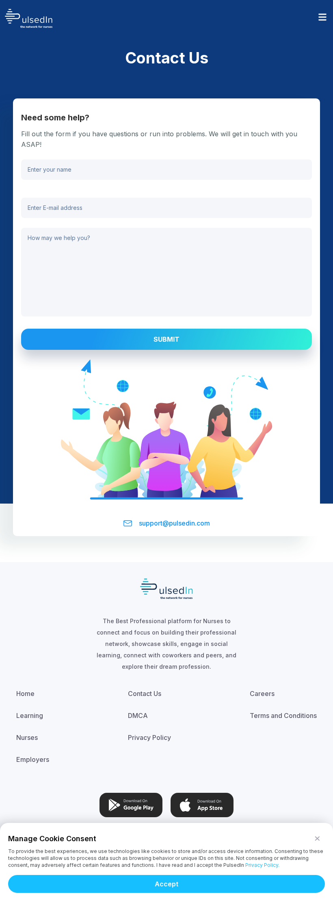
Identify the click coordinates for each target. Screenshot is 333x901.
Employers (32, 759)
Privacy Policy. (262, 865)
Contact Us (144, 693)
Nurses (27, 737)
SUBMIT (166, 339)
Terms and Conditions (283, 715)
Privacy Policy (149, 737)
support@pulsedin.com (174, 523)
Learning (29, 715)
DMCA (138, 715)
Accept (166, 884)
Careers (262, 693)
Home (25, 693)
